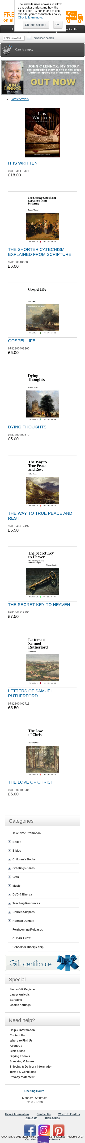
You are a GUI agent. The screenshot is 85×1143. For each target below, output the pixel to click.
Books (17, 842)
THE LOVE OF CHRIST (30, 782)
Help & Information (22, 1030)
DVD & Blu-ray (22, 894)
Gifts (16, 877)
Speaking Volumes (22, 1061)
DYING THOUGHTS (27, 427)
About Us (16, 1045)
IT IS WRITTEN (23, 163)
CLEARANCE (22, 938)
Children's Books (24, 859)
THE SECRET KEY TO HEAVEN (39, 604)
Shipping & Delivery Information (31, 1066)
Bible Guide (17, 1051)
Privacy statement (22, 1077)
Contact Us (17, 1035)
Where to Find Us (21, 1040)
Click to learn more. (30, 17)
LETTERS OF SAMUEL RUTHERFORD (30, 693)
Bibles (17, 850)
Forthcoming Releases (28, 929)
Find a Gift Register (22, 989)
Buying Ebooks (20, 1056)
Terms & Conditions (23, 1072)
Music (17, 885)
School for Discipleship (28, 947)
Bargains (16, 999)
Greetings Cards (24, 868)
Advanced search (44, 38)
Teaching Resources (26, 903)
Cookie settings (20, 1005)
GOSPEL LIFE (21, 340)
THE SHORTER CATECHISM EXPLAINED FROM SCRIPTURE (39, 252)
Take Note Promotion (27, 833)
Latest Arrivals (20, 99)
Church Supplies (24, 912)
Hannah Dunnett (23, 921)
